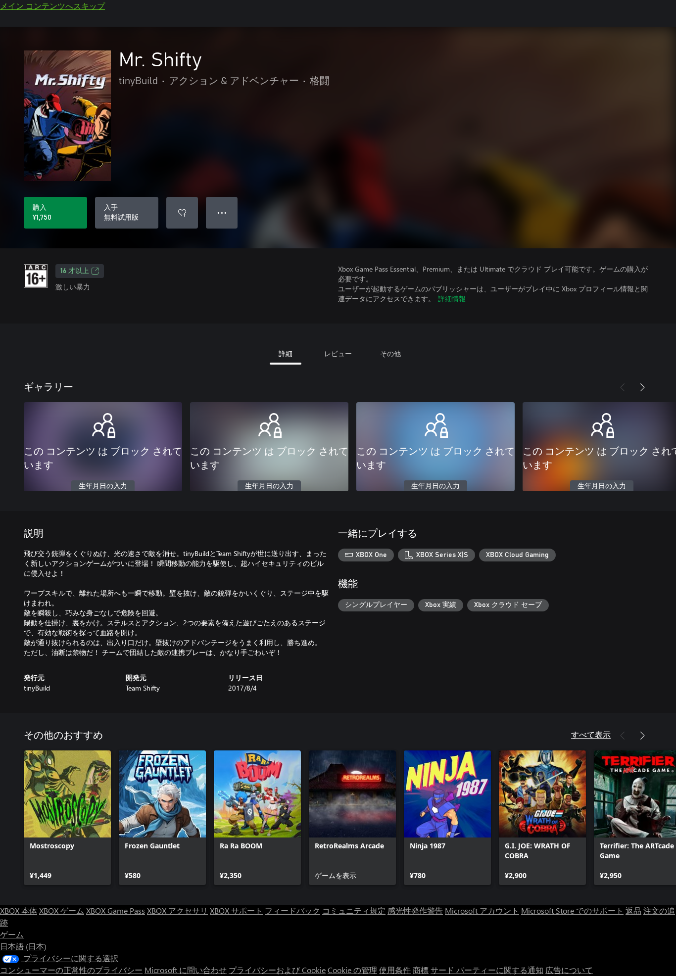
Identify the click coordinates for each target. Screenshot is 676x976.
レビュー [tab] (338, 353)
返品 (633, 910)
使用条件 (395, 970)
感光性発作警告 (415, 910)
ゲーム (12, 934)
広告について (569, 970)
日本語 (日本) (23, 946)
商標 (421, 970)
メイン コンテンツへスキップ (52, 5)
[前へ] (622, 387)
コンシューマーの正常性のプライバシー (71, 970)
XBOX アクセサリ (177, 910)
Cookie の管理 (352, 970)
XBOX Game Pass (115, 910)
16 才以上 (74, 271)
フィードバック (292, 910)
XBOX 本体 (18, 910)
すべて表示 (591, 734)
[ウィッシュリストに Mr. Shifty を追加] (182, 213)
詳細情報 (452, 298)
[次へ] (642, 387)
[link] (67, 817)
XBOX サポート (236, 910)
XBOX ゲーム (61, 910)
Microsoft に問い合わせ (186, 970)
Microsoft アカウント (482, 910)
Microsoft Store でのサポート (572, 910)
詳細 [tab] (285, 353)
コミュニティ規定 (354, 910)
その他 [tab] (390, 353)
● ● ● (222, 212)
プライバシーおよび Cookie (277, 970)
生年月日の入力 (103, 486)
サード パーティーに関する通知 (487, 970)
